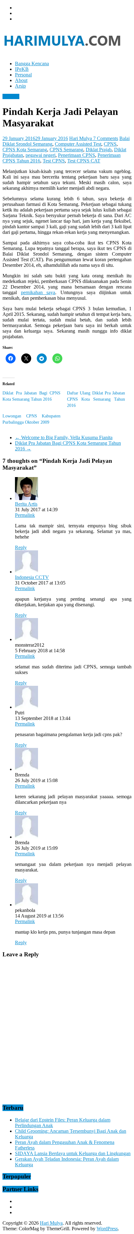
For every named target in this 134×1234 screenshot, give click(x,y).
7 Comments (105, 138)
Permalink (25, 515)
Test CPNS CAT (83, 160)
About (21, 80)
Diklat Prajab (99, 149)
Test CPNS (54, 160)
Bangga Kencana (32, 63)
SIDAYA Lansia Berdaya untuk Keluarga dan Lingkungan (73, 1153)
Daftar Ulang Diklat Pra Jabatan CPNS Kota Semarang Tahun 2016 (96, 399)
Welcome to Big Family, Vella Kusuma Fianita (63, 437)
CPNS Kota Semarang (24, 149)
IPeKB (22, 69)
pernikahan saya (38, 292)
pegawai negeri (40, 155)
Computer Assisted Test (78, 144)
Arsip (20, 86)
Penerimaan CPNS (76, 155)
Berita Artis (26, 504)
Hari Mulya (81, 138)
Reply (21, 547)
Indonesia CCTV (32, 577)
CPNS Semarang (66, 149)
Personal (23, 74)
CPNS (110, 144)
